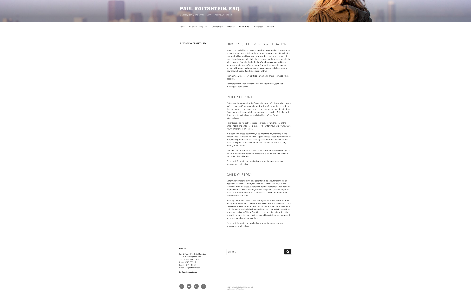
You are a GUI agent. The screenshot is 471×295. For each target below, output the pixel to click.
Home (182, 27)
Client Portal (244, 27)
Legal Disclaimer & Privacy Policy (236, 289)
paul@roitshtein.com (192, 268)
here (236, 118)
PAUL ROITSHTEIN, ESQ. (210, 8)
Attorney (231, 27)
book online (243, 87)
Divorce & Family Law (198, 27)
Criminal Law (217, 27)
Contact (270, 27)
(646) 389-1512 (191, 262)
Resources (258, 27)
